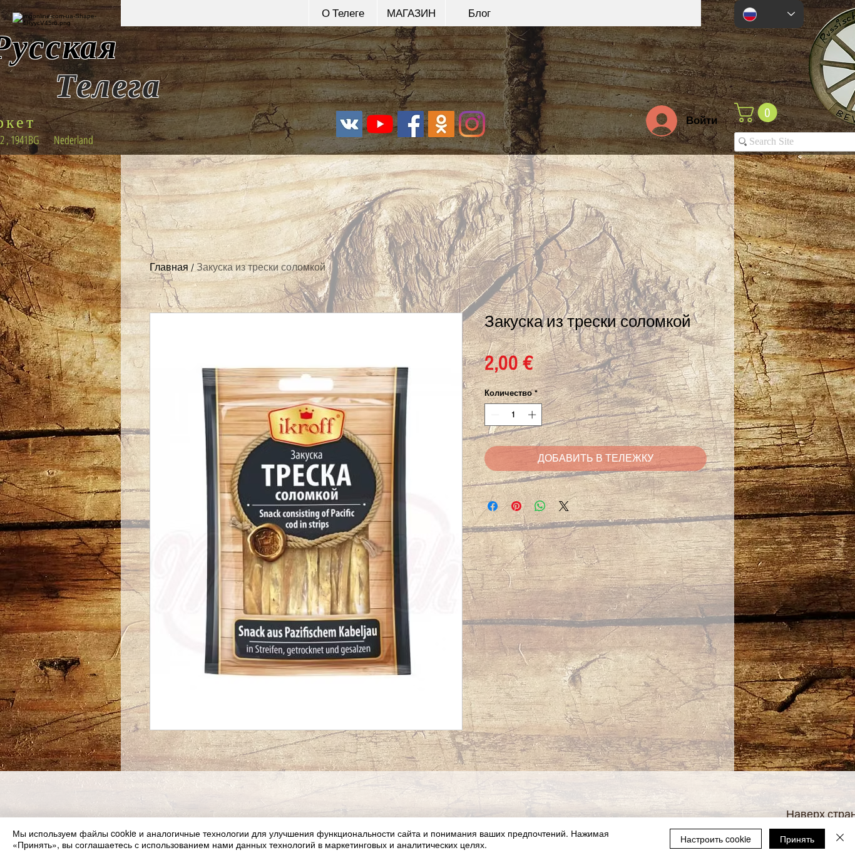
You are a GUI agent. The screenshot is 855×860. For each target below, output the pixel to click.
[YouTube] (380, 124)
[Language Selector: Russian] (769, 14)
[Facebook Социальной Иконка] (410, 124)
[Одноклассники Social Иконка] (441, 124)
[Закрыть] (839, 838)
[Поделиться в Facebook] (492, 506)
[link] (758, 112)
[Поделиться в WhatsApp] (540, 506)
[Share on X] (563, 506)
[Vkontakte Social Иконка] (349, 124)
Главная (169, 267)
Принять (797, 838)
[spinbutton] (513, 414)
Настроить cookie (715, 838)
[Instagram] (472, 124)
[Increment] (533, 414)
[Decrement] (493, 414)
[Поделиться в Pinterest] (516, 506)
